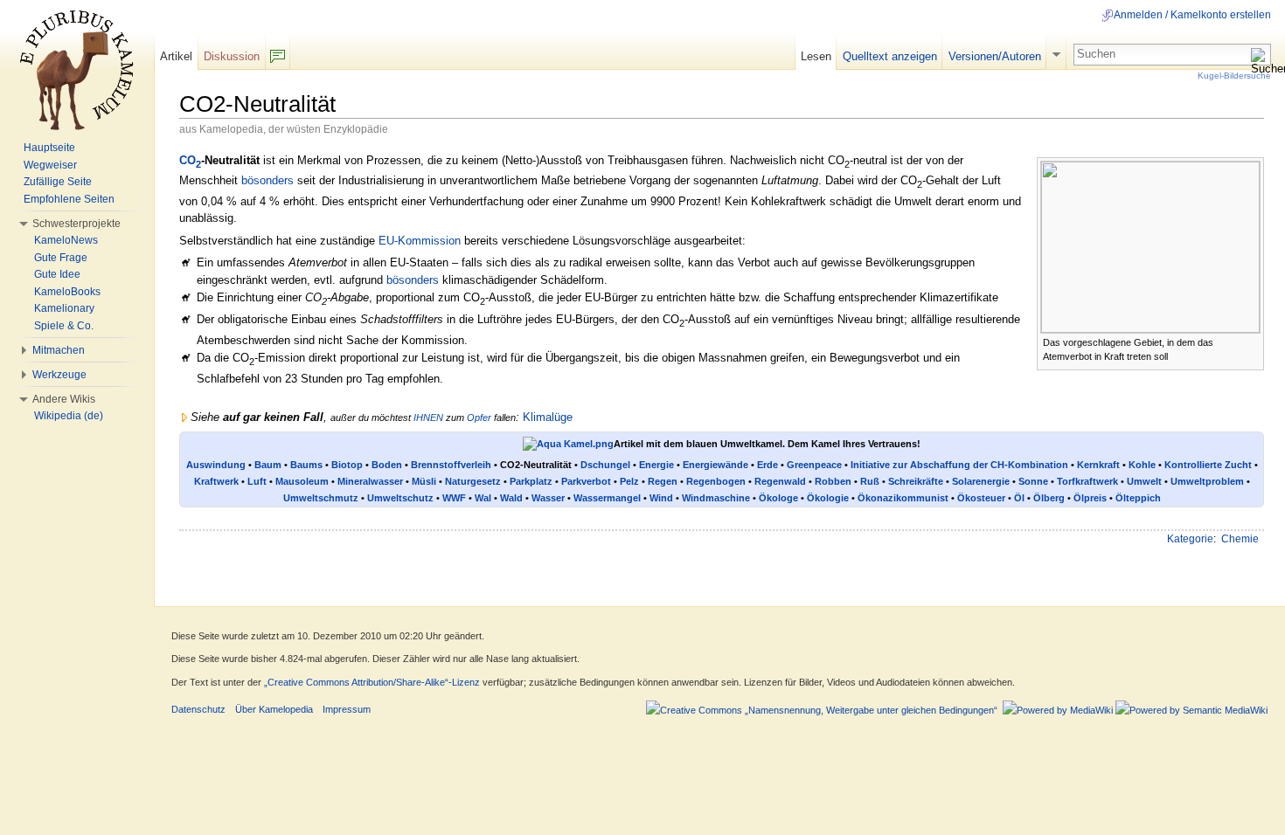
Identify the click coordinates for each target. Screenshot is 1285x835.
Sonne (1033, 481)
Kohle (1142, 464)
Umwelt (1144, 481)
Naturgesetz (473, 481)
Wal (483, 498)
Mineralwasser (370, 481)
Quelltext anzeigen (890, 56)
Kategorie (1190, 539)
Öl (1019, 498)
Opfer (479, 417)
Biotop (347, 464)
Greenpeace (814, 464)
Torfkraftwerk (1087, 481)
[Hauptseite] (77, 70)
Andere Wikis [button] (63, 399)
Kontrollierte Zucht (1208, 464)
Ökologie (828, 498)
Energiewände (715, 464)
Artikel (176, 56)
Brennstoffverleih (451, 464)
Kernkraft (1098, 464)
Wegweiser (50, 165)
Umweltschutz (400, 498)
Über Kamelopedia (274, 709)
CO (190, 160)
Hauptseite (49, 147)
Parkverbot (586, 481)
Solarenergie (981, 481)
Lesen (816, 56)
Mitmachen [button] (58, 350)
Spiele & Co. (64, 326)
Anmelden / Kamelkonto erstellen (1192, 15)
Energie (656, 464)
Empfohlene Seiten (69, 199)
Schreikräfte (915, 481)
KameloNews (66, 240)
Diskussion (232, 56)
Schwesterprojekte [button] (76, 223)
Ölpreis (1090, 498)
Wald (511, 498)
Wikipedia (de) (68, 416)
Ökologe (778, 498)
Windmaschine (716, 498)
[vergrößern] (1251, 341)
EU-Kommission (420, 240)
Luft (257, 481)
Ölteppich (1138, 498)
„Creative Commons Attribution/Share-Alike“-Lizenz (372, 682)
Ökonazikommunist (903, 498)
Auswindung (216, 464)
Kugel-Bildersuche (1234, 75)
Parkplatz (531, 481)
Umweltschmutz (320, 498)
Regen (662, 481)
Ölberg (1049, 498)
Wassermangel (607, 498)
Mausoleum (302, 481)
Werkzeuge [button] (59, 375)
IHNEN (428, 417)
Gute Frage (60, 258)
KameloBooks (67, 292)
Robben (833, 481)
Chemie (1240, 539)
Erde (767, 464)
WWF (454, 498)
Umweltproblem (1207, 481)
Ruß (869, 481)
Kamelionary (64, 308)
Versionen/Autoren (994, 56)
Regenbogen (716, 481)
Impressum (347, 709)
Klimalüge (548, 417)
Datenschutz (198, 709)
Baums (306, 464)
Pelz (629, 481)
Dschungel (605, 464)
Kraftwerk (216, 481)
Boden (387, 464)
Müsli (424, 481)
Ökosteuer (981, 498)
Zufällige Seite (58, 182)
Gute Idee (57, 274)
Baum (267, 464)
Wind (661, 498)
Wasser (548, 498)
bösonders (267, 180)
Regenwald (780, 481)
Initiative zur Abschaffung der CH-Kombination (959, 464)
